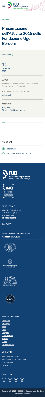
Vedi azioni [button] (6, 54)
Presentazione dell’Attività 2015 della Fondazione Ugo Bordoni (21, 36)
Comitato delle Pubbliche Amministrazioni (16, 235)
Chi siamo (6, 321)
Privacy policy (7, 362)
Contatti (6, 224)
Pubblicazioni (7, 336)
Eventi (5, 19)
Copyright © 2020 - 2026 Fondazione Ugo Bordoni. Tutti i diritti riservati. (23, 392)
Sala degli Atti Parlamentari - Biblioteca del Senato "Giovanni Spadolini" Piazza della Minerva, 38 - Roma (20, 87)
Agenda (7, 141)
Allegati (6, 104)
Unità (4, 330)
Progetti (5, 333)
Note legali (6, 365)
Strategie (6, 324)
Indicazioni (6, 95)
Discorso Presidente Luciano (13, 110)
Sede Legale (8, 206)
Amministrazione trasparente (14, 359)
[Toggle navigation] (4, 5)
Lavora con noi (8, 345)
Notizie (5, 339)
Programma (7, 107)
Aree (4, 327)
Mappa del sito (10, 316)
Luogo (5, 80)
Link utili (7, 352)
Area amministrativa (10, 356)
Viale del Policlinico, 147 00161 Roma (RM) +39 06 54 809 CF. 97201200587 (12, 214)
